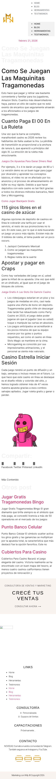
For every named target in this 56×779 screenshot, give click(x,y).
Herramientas (42, 31)
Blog (37, 27)
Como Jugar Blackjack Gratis (17, 201)
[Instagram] (37, 758)
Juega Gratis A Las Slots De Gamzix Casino (26, 291)
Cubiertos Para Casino (23, 551)
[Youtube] (19, 758)
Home (37, 24)
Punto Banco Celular (21, 526)
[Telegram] (28, 758)
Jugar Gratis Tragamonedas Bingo (22, 499)
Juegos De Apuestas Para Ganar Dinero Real (26, 161)
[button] (7, 465)
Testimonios (41, 14)
